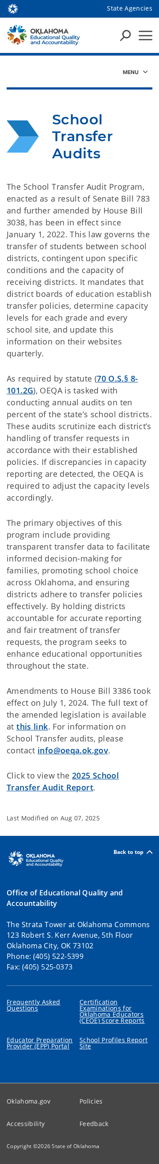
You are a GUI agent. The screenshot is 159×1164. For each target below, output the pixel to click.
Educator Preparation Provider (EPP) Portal (40, 1043)
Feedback (94, 1123)
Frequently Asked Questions (33, 1005)
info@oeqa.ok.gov (73, 750)
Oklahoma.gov (28, 1101)
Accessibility (26, 1123)
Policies (91, 1101)
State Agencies (129, 8)
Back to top (129, 852)
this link (32, 726)
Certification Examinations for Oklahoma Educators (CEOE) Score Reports (112, 1011)
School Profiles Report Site (114, 1043)
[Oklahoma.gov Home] (13, 8)
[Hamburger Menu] (145, 35)
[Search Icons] (125, 35)
